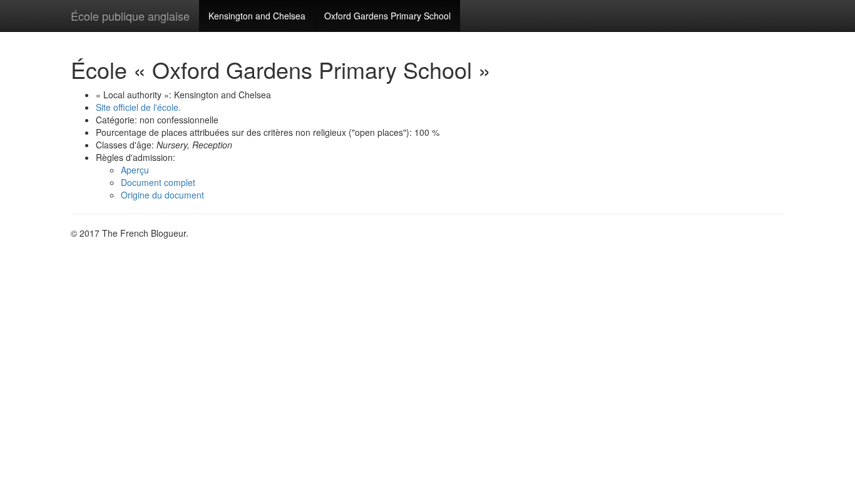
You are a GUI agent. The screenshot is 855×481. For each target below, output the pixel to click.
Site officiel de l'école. (138, 107)
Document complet (158, 182)
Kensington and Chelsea (256, 15)
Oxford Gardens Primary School (387, 15)
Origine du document (162, 195)
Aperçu (135, 169)
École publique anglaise (130, 16)
